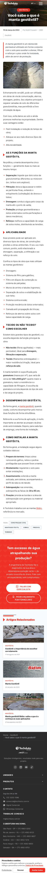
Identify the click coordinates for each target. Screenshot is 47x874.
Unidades (8, 775)
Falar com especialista (24, 587)
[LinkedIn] (21, 767)
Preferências (7, 870)
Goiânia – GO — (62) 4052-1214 (16, 840)
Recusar (20, 870)
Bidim (39, 508)
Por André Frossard (30, 30)
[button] (41, 3)
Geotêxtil (8, 35)
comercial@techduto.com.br (17, 801)
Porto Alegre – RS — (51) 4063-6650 (18, 844)
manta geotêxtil (26, 406)
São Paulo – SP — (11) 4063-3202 (16, 829)
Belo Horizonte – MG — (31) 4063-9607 (19, 836)
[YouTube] (26, 767)
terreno (8, 532)
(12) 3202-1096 (12, 797)
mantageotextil (12, 527)
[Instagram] (15, 767)
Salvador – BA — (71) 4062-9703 (16, 847)
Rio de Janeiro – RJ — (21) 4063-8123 (18, 832)
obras (26, 527)
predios (36, 527)
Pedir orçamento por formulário (25, 598)
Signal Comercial (13, 805)
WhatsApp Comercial (14, 809)
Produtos (8, 781)
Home (5, 735)
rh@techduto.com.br (11, 819)
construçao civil (18, 523)
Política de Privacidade (34, 865)
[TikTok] (32, 767)
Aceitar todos (37, 870)
